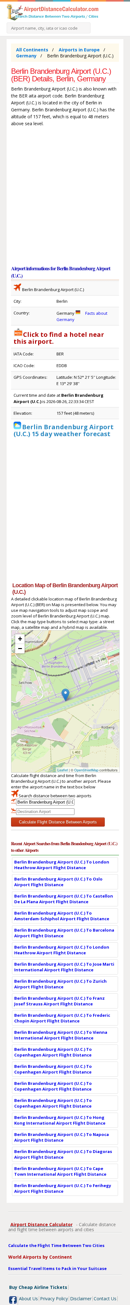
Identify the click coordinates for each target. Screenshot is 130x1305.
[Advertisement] (65, 197)
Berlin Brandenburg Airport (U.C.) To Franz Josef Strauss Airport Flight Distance (59, 1001)
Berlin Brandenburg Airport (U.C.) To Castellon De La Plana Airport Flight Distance (63, 898)
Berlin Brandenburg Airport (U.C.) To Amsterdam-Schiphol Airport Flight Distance (61, 916)
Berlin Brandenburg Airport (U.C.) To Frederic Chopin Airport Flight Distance (62, 1018)
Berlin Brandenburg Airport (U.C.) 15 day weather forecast (64, 430)
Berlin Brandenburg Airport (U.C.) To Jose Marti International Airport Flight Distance (64, 967)
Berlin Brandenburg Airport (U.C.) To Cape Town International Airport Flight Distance (60, 1171)
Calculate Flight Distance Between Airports (58, 822)
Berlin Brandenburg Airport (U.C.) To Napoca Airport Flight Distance (61, 1137)
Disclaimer (81, 1299)
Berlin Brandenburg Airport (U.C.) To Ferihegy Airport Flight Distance (62, 1188)
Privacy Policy (54, 1299)
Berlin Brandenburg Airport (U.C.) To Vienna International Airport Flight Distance (60, 1035)
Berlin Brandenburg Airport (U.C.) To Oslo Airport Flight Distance (58, 881)
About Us (28, 1299)
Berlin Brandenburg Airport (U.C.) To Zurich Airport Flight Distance (60, 984)
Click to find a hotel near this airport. (59, 338)
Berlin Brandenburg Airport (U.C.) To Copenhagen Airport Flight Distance (53, 1052)
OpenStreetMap (86, 769)
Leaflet (62, 769)
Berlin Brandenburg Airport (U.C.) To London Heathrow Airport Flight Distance (61, 864)
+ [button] (20, 639)
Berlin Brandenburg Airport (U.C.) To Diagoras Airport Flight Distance (63, 1154)
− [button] (20, 648)
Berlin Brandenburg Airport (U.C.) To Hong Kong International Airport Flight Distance (59, 1120)
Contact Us (105, 1299)
